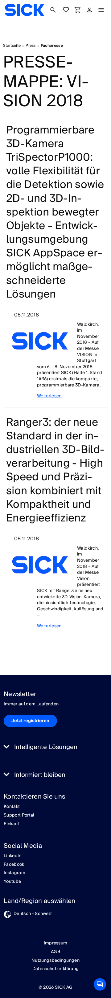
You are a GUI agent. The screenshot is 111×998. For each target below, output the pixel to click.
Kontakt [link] (12, 807)
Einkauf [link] (11, 824)
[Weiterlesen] (40, 341)
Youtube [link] (12, 882)
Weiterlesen (49, 396)
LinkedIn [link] (13, 856)
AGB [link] (55, 952)
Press (31, 46)
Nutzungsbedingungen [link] (55, 960)
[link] (24, 10)
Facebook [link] (14, 865)
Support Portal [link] (19, 816)
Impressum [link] (56, 943)
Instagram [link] (14, 873)
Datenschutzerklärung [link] (55, 969)
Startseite (12, 46)
